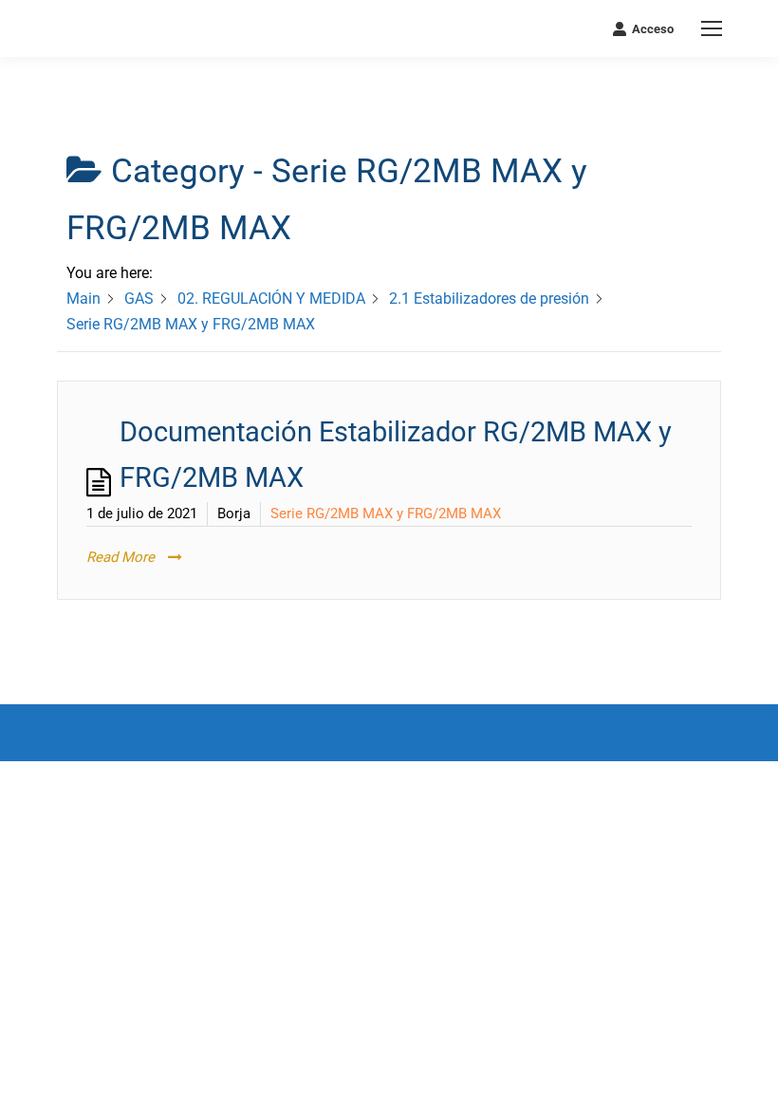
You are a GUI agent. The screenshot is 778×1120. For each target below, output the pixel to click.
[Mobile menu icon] (712, 28)
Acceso (653, 29)
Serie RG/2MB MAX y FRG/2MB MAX (385, 513)
